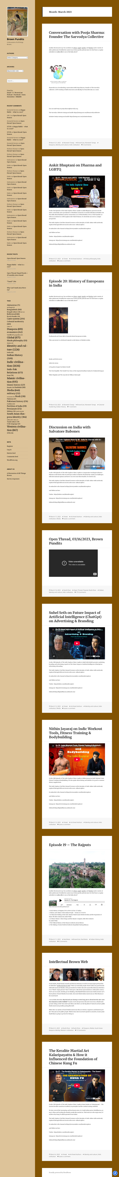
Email (9, 92)
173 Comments (81, 592)
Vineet (66, 259)
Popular (85, 590)
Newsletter (11, 97)
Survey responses (13, 479)
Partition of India (17, 406)
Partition (11, 404)
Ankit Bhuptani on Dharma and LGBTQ (75, 167)
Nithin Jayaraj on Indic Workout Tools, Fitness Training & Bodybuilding (75, 733)
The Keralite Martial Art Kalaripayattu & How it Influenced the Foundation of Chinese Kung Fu (73, 1057)
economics (15, 332)
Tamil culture (13, 422)
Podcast (9, 95)
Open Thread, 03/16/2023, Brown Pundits (76, 541)
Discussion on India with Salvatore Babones (70, 429)
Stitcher (91, 48)
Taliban (15, 419)
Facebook (17, 95)
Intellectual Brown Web (68, 962)
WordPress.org (12, 460)
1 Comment (72, 407)
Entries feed (11, 453)
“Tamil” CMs (11, 281)
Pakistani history (17, 401)
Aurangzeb (11, 307)
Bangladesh (14, 310)
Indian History (61, 407)
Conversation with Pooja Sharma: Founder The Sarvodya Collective (77, 34)
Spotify (84, 48)
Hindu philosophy (17, 340)
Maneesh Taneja (69, 143)
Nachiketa (67, 939)
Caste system (16, 319)
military (13, 393)
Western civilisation (67, 1030)
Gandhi (10, 335)
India (10, 352)
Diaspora (15, 329)
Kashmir (20, 387)
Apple (79, 48)
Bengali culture (13, 312)
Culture (9, 326)
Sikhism (11, 411)
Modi (20, 396)
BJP (23, 312)
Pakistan (11, 399)
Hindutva (10, 343)
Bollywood (13, 314)
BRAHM (18, 97)
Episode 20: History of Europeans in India (76, 283)
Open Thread (78, 590)
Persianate (14, 409)
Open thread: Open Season (16, 258)
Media (13, 390)
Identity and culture (62, 145)
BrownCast (19, 92)
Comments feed (12, 456)
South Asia (20, 411)
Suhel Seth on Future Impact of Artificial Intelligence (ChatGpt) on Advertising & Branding (75, 617)
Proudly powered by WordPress (60, 1172)
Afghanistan (13, 305)
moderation (11, 396)
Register (10, 446)
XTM (10, 433)
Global (13, 337)
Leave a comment (64, 261)
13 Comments (81, 1030)
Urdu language (13, 424)
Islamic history (16, 385)
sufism (10, 419)
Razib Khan (67, 590)
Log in (9, 449)
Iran (10, 375)
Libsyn (75, 48)
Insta (23, 95)
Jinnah (10, 387)
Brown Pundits (15, 39)
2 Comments (87, 145)
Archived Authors (76, 259)
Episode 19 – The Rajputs (70, 845)
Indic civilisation (74, 145)
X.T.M (9, 126)
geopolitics (18, 335)
